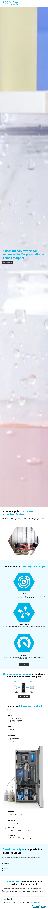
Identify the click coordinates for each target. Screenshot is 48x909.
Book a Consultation (8, 262)
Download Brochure (24, 664)
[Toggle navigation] (44, 3)
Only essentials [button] (36, 906)
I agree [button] (43, 906)
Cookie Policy (37, 902)
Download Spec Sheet (24, 696)
